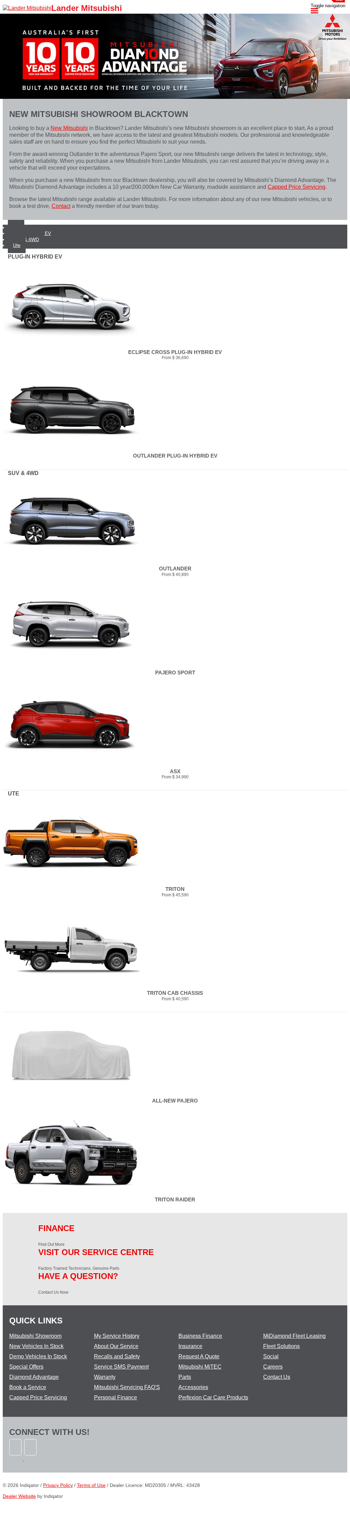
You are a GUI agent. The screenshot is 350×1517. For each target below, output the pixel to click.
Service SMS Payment (121, 1367)
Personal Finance (115, 1397)
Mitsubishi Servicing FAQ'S (127, 1387)
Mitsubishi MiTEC (199, 1367)
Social (271, 1356)
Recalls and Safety (117, 1356)
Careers (273, 1367)
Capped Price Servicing (296, 187)
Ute (17, 245)
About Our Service (116, 1346)
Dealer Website (19, 1496)
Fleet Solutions (281, 1346)
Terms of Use (91, 1485)
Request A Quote (198, 1356)
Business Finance (200, 1336)
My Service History (116, 1336)
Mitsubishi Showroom (35, 1336)
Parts (184, 1377)
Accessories (193, 1387)
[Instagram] (31, 1459)
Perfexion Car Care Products (213, 1397)
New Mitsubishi (69, 128)
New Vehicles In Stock (36, 1346)
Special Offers (26, 1367)
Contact (61, 206)
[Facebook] (16, 1459)
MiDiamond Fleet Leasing (294, 1336)
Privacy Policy (58, 1485)
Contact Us (276, 1377)
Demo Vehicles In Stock (38, 1356)
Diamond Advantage (34, 1377)
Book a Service (27, 1387)
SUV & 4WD (26, 239)
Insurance (190, 1346)
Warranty (105, 1377)
